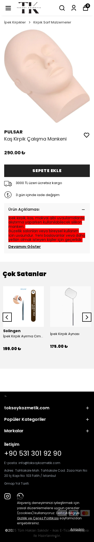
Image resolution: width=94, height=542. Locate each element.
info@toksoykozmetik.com (39, 463)
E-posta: (11, 463)
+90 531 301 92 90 (33, 453)
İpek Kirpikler (15, 22)
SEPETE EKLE (47, 171)
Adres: (9, 470)
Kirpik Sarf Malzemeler (52, 22)
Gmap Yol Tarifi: (17, 483)
